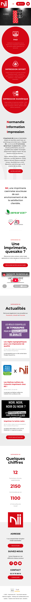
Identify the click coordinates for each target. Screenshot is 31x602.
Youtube (22, 315)
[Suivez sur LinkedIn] (15, 563)
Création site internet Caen (15, 598)
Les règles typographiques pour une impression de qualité (15, 344)
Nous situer (15, 545)
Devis (21, 3)
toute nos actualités (15, 437)
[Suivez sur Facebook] (11, 563)
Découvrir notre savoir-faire (15, 265)
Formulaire (15, 577)
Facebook (9, 315)
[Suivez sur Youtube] (20, 563)
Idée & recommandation (19, 349)
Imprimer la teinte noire (14, 421)
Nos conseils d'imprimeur (11, 350)
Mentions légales (6, 596)
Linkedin (15, 315)
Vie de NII (14, 389)
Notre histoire (16, 171)
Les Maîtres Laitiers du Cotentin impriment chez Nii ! (15, 384)
